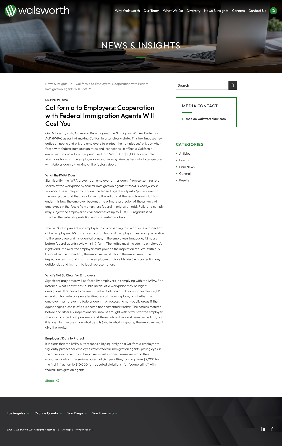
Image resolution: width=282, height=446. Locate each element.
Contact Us (257, 10)
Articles (184, 153)
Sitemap (66, 429)
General (185, 173)
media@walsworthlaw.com (206, 119)
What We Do (173, 10)
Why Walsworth (127, 10)
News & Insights (216, 10)
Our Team (151, 10)
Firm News (187, 167)
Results (184, 180)
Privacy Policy (83, 429)
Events (184, 160)
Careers (238, 10)
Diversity (193, 10)
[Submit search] (232, 85)
